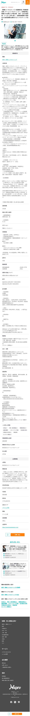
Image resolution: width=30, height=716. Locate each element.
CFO (3, 643)
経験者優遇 (4, 603)
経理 (3, 626)
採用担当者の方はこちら (15, 2)
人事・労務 (4, 632)
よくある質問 (5, 654)
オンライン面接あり (6, 606)
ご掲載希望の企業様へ (7, 667)
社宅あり (3, 602)
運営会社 (4, 663)
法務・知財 (4, 636)
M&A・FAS (4, 630)
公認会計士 (4, 628)
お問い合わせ (5, 665)
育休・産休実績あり (12, 602)
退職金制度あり (22, 602)
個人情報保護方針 (6, 678)
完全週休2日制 (23, 603)
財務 (3, 641)
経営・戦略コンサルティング (9, 59)
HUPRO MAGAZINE (6, 652)
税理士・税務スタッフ (7, 624)
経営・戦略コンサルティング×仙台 (10, 594)
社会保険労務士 (5, 634)
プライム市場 (5, 507)
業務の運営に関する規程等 (7, 680)
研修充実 (15, 605)
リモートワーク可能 (13, 603)
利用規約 (4, 676)
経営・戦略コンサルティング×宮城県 (10, 587)
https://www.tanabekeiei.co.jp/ (10, 527)
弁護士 (3, 639)
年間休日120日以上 (6, 605)
